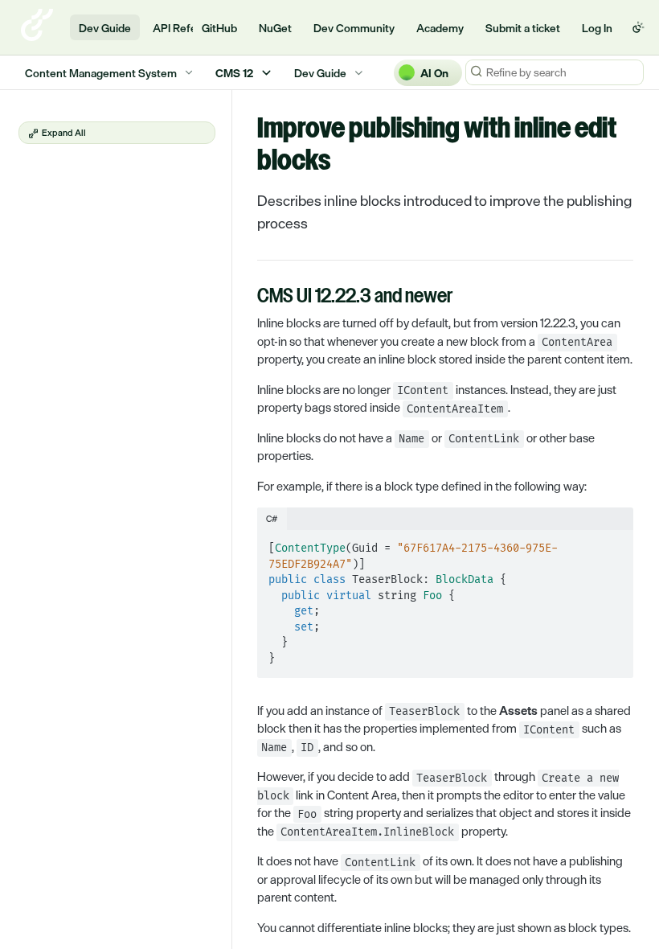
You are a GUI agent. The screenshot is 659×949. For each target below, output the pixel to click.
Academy (440, 27)
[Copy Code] (614, 544)
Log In (597, 27)
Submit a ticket (522, 27)
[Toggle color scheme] (638, 27)
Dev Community (354, 27)
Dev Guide (105, 27)
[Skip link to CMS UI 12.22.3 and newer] (246, 297)
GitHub (219, 27)
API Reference (189, 27)
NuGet (275, 27)
